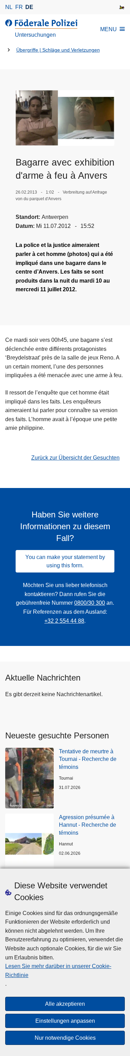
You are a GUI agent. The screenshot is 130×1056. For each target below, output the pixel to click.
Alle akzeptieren (65, 1004)
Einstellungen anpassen (65, 1021)
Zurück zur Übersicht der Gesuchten (75, 458)
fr (19, 7)
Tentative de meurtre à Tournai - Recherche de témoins (87, 759)
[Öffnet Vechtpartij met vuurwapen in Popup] (65, 118)
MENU (108, 29)
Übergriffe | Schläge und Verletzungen (58, 50)
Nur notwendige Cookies (65, 1038)
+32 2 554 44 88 (64, 621)
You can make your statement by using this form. (65, 561)
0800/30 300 (89, 603)
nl (8, 7)
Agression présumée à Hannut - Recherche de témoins (87, 825)
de (29, 7)
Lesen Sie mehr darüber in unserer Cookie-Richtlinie (58, 970)
